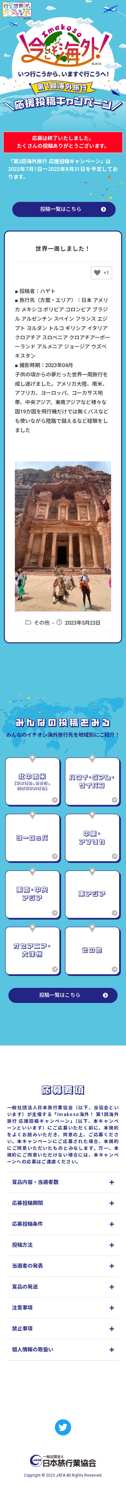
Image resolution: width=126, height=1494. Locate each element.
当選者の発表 (27, 1266)
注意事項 (22, 1308)
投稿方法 (22, 1245)
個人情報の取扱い (32, 1350)
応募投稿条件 (27, 1224)
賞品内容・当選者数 (35, 1182)
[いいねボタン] (97, 273)
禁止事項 (22, 1329)
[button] (64, 209)
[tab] (63, 1182)
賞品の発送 (25, 1287)
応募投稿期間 (27, 1203)
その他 (41, 623)
